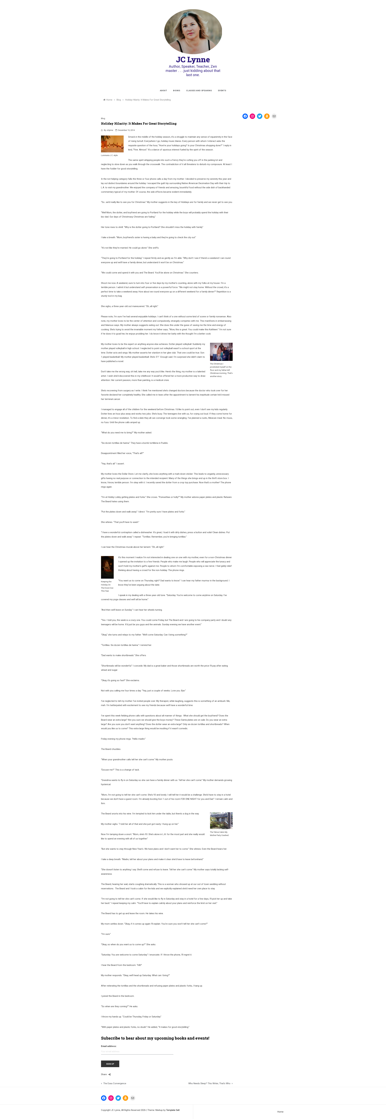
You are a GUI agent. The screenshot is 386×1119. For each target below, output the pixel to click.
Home (280, 1111)
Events (222, 90)
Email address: (109, 1046)
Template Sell (172, 1110)
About (163, 90)
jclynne (109, 130)
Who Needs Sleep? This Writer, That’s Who (209, 1083)
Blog (103, 118)
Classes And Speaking (199, 90)
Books (176, 90)
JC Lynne (193, 59)
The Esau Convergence (114, 1083)
